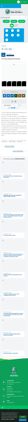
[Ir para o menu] (14, 40)
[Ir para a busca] (17, 40)
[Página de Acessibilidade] (6, 40)
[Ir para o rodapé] (20, 40)
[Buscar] (25, 17)
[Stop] (15, 101)
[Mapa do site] (18, 35)
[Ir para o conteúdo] (11, 40)
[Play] (12, 101)
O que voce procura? (5, 17)
